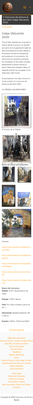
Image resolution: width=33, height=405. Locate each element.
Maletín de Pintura (16, 355)
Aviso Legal (16, 373)
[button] (30, 7)
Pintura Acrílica (16, 349)
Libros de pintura (16, 369)
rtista (6, 258)
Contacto (16, 387)
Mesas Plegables (16, 366)
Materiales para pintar (16, 338)
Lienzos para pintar (16, 346)
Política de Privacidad (16, 376)
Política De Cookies (16, 379)
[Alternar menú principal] (25, 7)
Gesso (16, 358)
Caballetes (16, 352)
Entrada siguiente (16, 330)
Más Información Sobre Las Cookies (16, 384)
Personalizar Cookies (16, 382)
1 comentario (7, 27)
